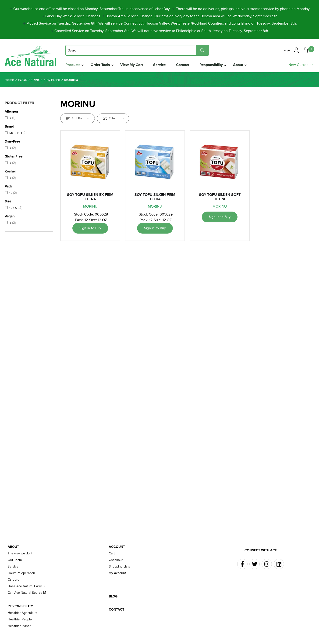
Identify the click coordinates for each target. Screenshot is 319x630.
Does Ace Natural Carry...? (26, 586)
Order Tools (100, 64)
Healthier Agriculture (23, 613)
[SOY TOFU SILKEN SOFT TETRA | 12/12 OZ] (220, 162)
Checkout (116, 560)
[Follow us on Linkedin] (279, 564)
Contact (182, 64)
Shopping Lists (119, 566)
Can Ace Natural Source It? (27, 592)
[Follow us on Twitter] (254, 564)
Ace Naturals (30, 56)
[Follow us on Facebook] (242, 564)
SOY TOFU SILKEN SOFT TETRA (220, 197)
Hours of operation (21, 573)
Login (286, 50)
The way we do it (20, 553)
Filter (112, 118)
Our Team (15, 560)
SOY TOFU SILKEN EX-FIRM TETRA (90, 197)
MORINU (90, 206)
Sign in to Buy (90, 228)
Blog (113, 596)
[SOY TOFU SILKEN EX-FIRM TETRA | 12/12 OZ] (90, 162)
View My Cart (131, 64)
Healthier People (20, 619)
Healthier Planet (19, 626)
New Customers (301, 64)
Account (117, 547)
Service (159, 64)
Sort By (77, 118)
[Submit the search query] (202, 50)
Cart (112, 553)
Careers (13, 579)
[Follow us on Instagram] (267, 564)
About (238, 64)
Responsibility (211, 64)
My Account (117, 573)
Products (72, 64)
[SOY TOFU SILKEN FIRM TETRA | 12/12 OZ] (155, 162)
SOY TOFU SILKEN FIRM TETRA (155, 197)
